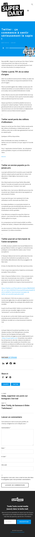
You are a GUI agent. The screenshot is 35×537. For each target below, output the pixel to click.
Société (3, 42)
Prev (4, 393)
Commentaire (6, 428)
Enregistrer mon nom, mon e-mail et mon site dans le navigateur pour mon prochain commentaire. (17, 478)
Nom (3, 448)
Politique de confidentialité (17, 532)
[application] (17, 48)
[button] (32, 4)
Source (3, 156)
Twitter (7, 42)
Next (3, 403)
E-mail (3, 456)
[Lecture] (3, 48)
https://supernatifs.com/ (10, 338)
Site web (4, 465)
